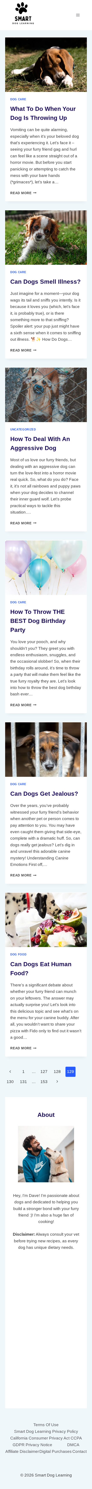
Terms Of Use (46, 1424)
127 (43, 1071)
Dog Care (18, 99)
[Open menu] (78, 15)
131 (23, 1081)
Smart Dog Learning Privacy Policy (46, 1431)
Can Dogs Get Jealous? (44, 793)
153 (43, 1081)
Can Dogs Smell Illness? (45, 281)
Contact (79, 1451)
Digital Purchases (55, 1451)
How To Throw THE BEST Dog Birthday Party (38, 620)
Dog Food (18, 954)
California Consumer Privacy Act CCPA (46, 1438)
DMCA (73, 1445)
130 (10, 1081)
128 (57, 1071)
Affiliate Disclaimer (22, 1451)
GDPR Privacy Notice (32, 1445)
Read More (23, 193)
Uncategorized (23, 429)
